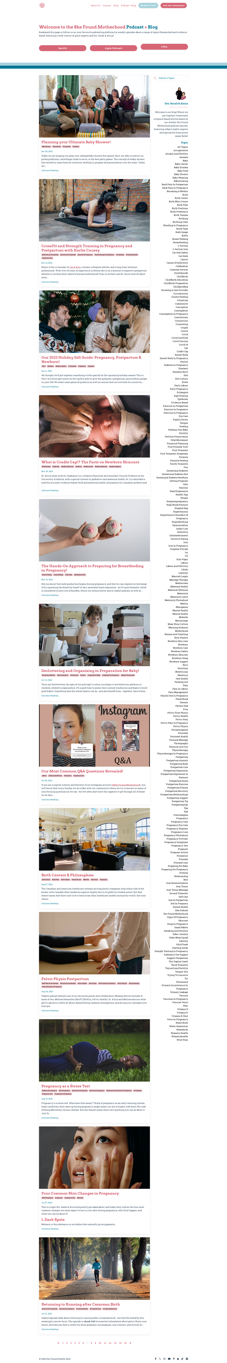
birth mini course (178, 201)
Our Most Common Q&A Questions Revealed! (82, 771)
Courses (107, 5)
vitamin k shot (180, 1016)
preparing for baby (94, 675)
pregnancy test (179, 845)
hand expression (79, 575)
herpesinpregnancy (177, 501)
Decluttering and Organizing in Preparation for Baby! (90, 671)
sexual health (180, 906)
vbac (185, 1005)
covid (185, 334)
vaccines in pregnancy (175, 999)
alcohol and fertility (176, 153)
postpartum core (95, 1309)
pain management (178, 692)
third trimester (179, 964)
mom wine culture (178, 624)
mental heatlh (180, 613)
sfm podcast (181, 910)
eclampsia (182, 392)
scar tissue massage (177, 889)
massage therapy (178, 579)
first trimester (180, 450)
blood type (182, 228)
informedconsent (179, 535)
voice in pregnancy (177, 1019)
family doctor (76, 879)
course (184, 330)
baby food (182, 170)
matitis (184, 603)
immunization (180, 525)
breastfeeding (58, 575)
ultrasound (182, 982)
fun (186, 467)
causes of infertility (177, 262)
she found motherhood (175, 913)
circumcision (180, 293)
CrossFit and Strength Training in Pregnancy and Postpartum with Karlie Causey (86, 248)
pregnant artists (179, 852)
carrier (184, 259)
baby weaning (180, 177)
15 (125, 1343)
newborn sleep (180, 658)
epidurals (183, 399)
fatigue (184, 423)
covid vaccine (180, 341)
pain (185, 685)
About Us (95, 5)
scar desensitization (177, 883)
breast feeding (47, 575)
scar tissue (182, 886)
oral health (182, 678)
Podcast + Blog (128, 5)
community (181, 303)
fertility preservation (176, 436)
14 (120, 1343)
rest (185, 879)
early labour (181, 385)
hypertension (180, 511)
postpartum (67, 146)
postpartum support (177, 797)
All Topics (182, 146)
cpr (186, 348)
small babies (181, 927)
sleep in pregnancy (177, 924)
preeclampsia (181, 815)
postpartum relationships (174, 794)
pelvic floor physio (177, 712)
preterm (183, 872)
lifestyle (183, 572)
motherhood (181, 630)
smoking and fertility (176, 930)
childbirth (182, 276)
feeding (183, 426)
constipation (181, 310)
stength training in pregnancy (171, 951)
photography (181, 743)
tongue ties (181, 971)
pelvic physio (122, 983)
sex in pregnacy (179, 903)
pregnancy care (47, 258)
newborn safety (61, 366)
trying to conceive (177, 975)
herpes (184, 497)
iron (185, 542)
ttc (186, 978)
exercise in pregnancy (85, 255)
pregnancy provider (177, 838)
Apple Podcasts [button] (113, 48)
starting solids (180, 947)
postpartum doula (178, 780)
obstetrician (181, 671)
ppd (186, 811)
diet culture (181, 378)
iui (186, 552)
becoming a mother (48, 675)
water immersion (178, 1026)
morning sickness (178, 627)
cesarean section (179, 269)
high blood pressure (177, 504)
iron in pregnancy (178, 545)
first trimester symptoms (174, 453)
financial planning (177, 443)
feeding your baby (178, 429)
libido (184, 569)
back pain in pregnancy (175, 187)
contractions (181, 317)
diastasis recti (180, 371)
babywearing (181, 181)
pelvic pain (92, 983)
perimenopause (179, 729)
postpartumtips (180, 804)
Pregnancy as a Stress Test (65, 1086)
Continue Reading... (50, 170)
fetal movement (179, 440)
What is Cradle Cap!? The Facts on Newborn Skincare (90, 462)
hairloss (183, 487)
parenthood (57, 146)
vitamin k (182, 1012)
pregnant (76, 146)
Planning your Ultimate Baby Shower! (76, 142)
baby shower (46, 146)
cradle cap (55, 466)
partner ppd (181, 705)
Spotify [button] (62, 48)
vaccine (183, 995)
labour (44, 775)
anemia (183, 157)
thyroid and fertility (176, 968)
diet (186, 375)
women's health (179, 1033)
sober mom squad (178, 937)
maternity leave (179, 596)
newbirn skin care (67, 466)
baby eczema (46, 466)
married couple (180, 576)
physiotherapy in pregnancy (104, 255)
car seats (183, 256)
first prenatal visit (178, 446)
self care (183, 896)
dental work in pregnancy (174, 358)
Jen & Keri (75, 267)
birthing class (180, 221)
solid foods (182, 944)
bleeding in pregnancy (175, 225)
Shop (116, 5)
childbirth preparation (176, 283)
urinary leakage (179, 992)
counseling (182, 324)
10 (100, 1343)
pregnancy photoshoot (176, 835)
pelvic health (82, 983)
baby (185, 160)
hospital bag (181, 508)
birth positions (180, 208)
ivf (186, 555)
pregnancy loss (179, 832)
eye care (183, 416)
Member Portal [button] (148, 5)
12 (110, 1343)
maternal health (179, 586)
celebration (182, 266)
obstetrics (94, 879)
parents (83, 675)
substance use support (176, 954)
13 (115, 1343)
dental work (181, 354)
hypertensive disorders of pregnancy (119, 1090)
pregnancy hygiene (177, 828)
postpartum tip (180, 801)
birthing (183, 218)
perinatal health (179, 736)
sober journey (180, 934)
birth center (46, 879)
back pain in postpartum (50, 255)
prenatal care (181, 862)
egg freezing (181, 395)
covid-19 (183, 344)
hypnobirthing (180, 521)
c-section (183, 245)
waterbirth (182, 1029)
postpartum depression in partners (174, 776)
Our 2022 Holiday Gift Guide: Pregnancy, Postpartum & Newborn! (91, 359)
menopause (182, 607)
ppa (186, 808)
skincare (80, 1198)
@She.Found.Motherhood (126, 784)
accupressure (180, 150)
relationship (181, 876)
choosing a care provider (174, 290)
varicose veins (180, 1002)
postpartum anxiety (177, 760)
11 (105, 1343)
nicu (185, 664)
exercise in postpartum (68, 255)
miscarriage (181, 620)
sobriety (183, 941)
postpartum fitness (177, 787)
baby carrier (181, 163)
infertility (182, 532)
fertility (183, 433)
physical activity (178, 746)
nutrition (183, 668)
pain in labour (180, 688)
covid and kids (180, 337)
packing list (181, 681)
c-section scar (180, 249)
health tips (182, 494)
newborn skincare (101, 466)
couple (184, 327)
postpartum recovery (176, 791)
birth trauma (65, 879)
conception (182, 307)
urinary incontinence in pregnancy (175, 987)
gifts (43, 366)
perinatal (183, 733)
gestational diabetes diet (175, 474)
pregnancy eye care (177, 825)
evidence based (179, 402)
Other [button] (164, 46)
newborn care (88, 466)
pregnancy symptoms (176, 842)
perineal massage (178, 739)
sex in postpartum (178, 900)
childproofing (180, 286)
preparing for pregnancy (110, 675)
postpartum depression (176, 770)
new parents (181, 637)
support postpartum (127, 675)
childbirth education (176, 279)
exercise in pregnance (176, 409)
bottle (185, 235)
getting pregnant (179, 480)
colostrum (68, 575)
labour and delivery (55, 775)
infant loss (182, 528)
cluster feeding (179, 296)
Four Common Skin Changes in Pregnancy (80, 1193)
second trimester (178, 893)
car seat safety (180, 252)
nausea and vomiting (176, 634)
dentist (184, 361)
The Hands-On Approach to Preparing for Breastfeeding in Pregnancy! (92, 568)
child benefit (181, 273)
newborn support (115, 466)
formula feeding (179, 460)
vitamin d (182, 1009)
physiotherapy (134, 983)
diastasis (183, 368)
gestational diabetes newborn (172, 477)
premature (182, 855)
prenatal (183, 859)
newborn (51, 366)
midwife (86, 879)
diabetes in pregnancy (49, 1090)
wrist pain (182, 1039)
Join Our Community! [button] (174, 5)
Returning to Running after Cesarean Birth (80, 1304)
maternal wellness (178, 590)
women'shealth (179, 1036)
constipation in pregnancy (173, 313)
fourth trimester (179, 463)
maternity (182, 593)
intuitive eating (179, 538)
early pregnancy (62, 675)
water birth (182, 1022)
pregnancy (82, 366)
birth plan (55, 879)
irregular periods (179, 549)
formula (183, 457)
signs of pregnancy (177, 917)
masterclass (181, 583)
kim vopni (182, 559)
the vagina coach (178, 961)
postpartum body (132, 255)
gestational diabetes (177, 470)
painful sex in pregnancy (174, 695)
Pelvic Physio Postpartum (65, 979)
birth (185, 194)
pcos (185, 709)
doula (185, 382)
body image (182, 232)
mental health (180, 610)
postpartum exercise (110, 1309)
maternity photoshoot (176, 600)
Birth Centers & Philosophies (67, 875)
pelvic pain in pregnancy (107, 983)
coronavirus (181, 320)
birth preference (179, 211)
